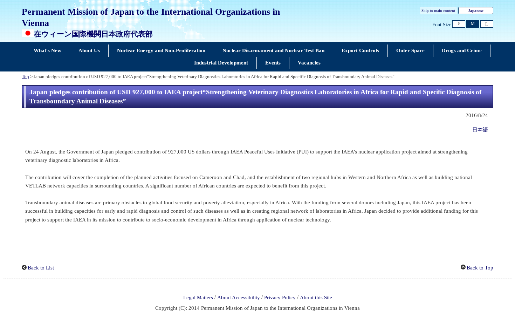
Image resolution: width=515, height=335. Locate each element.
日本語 (480, 129)
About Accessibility (238, 298)
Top (25, 76)
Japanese (475, 10)
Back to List (41, 268)
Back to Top (480, 268)
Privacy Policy (280, 298)
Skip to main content (438, 10)
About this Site (316, 298)
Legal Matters (198, 298)
